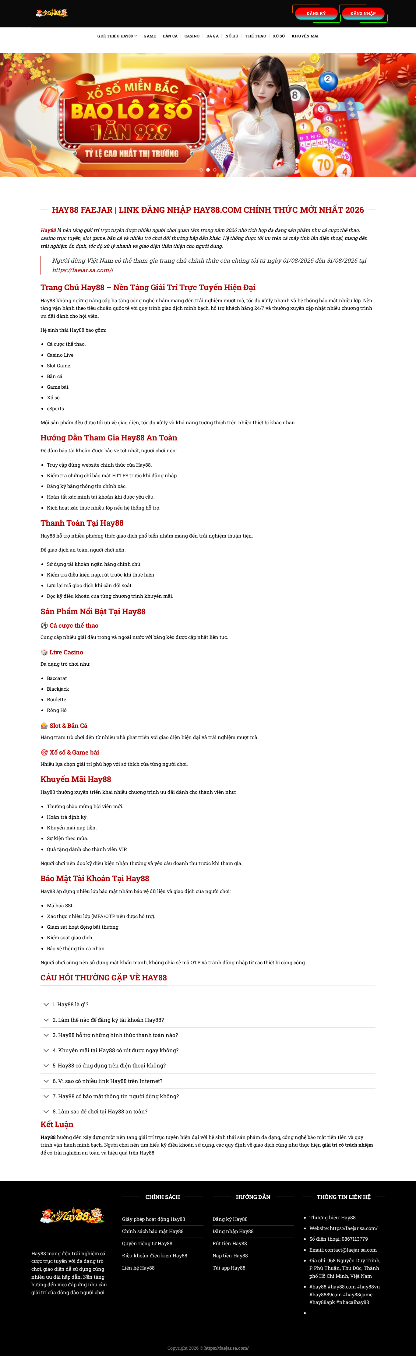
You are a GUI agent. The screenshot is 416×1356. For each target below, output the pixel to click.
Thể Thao (255, 35)
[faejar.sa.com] (89, 13)
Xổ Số (279, 35)
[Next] (399, 115)
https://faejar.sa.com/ (81, 270)
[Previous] (16, 115)
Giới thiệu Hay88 (115, 35)
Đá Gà (212, 35)
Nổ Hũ (231, 35)
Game (150, 35)
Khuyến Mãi (305, 35)
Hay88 (38, 1253)
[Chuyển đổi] (46, 1005)
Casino (192, 35)
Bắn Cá (170, 35)
